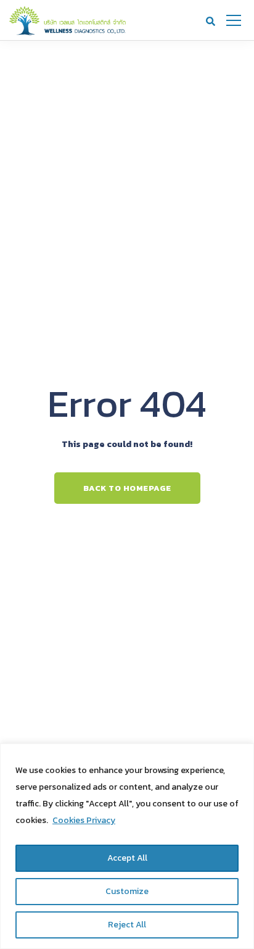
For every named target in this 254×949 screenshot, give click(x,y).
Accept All (127, 857)
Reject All (127, 924)
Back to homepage (127, 488)
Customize (127, 891)
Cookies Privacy (83, 820)
